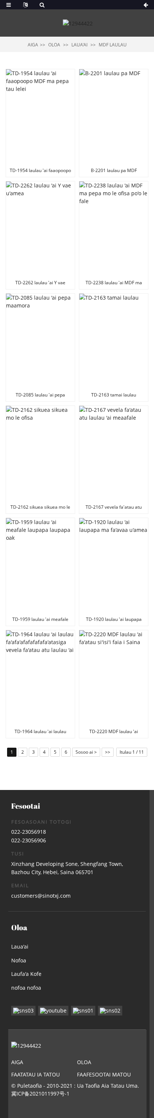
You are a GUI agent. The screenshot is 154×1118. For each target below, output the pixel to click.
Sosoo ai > (86, 752)
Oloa (54, 45)
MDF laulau (113, 45)
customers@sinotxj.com (41, 895)
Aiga (33, 45)
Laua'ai (79, 45)
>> (107, 752)
